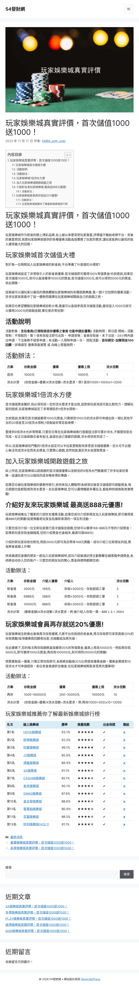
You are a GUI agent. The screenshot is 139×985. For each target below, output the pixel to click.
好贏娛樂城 (31, 747)
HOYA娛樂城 (32, 732)
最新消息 (16, 837)
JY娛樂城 (29, 755)
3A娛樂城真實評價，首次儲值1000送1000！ (36, 906)
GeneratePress (90, 979)
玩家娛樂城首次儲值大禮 (31, 165)
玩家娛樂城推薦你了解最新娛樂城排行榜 (45, 203)
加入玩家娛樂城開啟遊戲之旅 (34, 182)
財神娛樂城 (31, 740)
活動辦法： (23, 173)
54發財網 (15, 9)
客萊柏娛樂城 (32, 809)
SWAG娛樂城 (32, 793)
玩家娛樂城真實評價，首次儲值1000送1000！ (40, 160)
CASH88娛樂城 (34, 778)
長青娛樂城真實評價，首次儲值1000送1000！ (42, 848)
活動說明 (21, 169)
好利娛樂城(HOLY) (36, 824)
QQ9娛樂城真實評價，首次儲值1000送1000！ (37, 931)
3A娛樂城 (30, 770)
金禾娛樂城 (31, 786)
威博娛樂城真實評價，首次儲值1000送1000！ (37, 925)
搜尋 (8, 867)
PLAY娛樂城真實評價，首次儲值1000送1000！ (38, 918)
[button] (66, 155)
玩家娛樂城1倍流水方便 (30, 178)
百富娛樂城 (31, 817)
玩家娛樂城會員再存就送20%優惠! (37, 195)
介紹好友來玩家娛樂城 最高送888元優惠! (41, 187)
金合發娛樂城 (32, 801)
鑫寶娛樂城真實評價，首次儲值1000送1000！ (42, 842)
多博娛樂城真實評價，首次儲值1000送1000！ (37, 912)
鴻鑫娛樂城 (31, 763)
